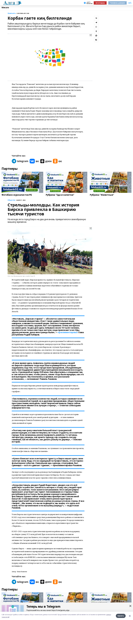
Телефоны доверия (117, 3)
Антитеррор (100, 3)
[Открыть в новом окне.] (20, 161)
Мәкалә (5, 7)
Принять (121, 616)
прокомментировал (68, 332)
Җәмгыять (12, 13)
